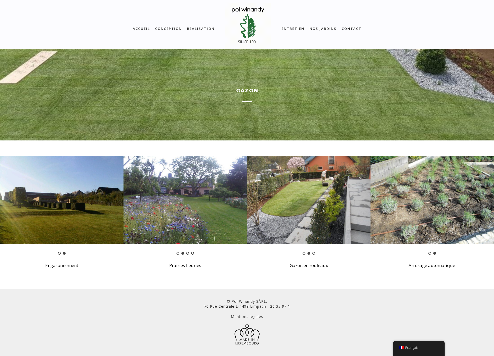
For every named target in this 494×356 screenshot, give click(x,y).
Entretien (292, 28)
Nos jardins (323, 28)
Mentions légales (247, 316)
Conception (168, 28)
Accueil (141, 28)
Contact (351, 28)
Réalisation (201, 28)
